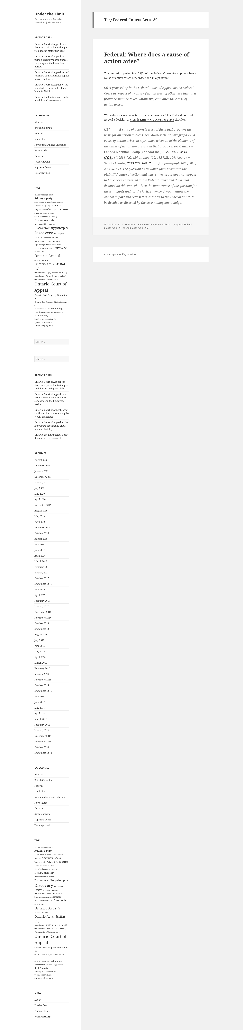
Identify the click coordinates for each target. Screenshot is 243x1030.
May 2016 (39, 651)
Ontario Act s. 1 (40, 252)
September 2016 (43, 628)
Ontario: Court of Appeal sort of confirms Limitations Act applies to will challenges (51, 76)
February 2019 (42, 527)
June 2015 (39, 702)
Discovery (43, 232)
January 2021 (41, 482)
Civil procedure (57, 209)
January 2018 (41, 572)
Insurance (57, 241)
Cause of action (148, 224)
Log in (37, 999)
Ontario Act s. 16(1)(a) (56, 276)
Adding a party (43, 198)
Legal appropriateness (42, 244)
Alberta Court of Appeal (43, 202)
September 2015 (43, 690)
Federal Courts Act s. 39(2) (135, 227)
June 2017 (39, 589)
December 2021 (42, 476)
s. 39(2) (140, 73)
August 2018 (41, 538)
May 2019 (39, 516)
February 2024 (42, 465)
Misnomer (56, 244)
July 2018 (39, 544)
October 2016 (41, 623)
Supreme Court (42, 167)
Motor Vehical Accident (43, 248)
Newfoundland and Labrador (50, 144)
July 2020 (39, 488)
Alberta (38, 122)
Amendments (57, 202)
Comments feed (42, 1011)
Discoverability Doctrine (44, 224)
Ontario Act (60, 248)
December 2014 (42, 736)
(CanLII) (143, 163)
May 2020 (39, 493)
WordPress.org (42, 1016)
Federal (38, 133)
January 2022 (41, 471)
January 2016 (41, 674)
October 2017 (41, 578)
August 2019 (41, 510)
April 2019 (40, 521)
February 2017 (42, 600)
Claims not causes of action (44, 213)
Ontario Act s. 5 (47, 255)
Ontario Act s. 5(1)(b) (42, 273)
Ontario (38, 156)
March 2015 (40, 719)
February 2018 (42, 567)
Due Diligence (59, 234)
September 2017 (43, 583)
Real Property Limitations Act (45, 319)
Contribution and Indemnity (45, 216)
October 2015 (41, 685)
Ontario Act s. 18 (41, 279)
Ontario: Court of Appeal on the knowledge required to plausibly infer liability (51, 88)
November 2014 (42, 741)
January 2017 (41, 606)
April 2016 (40, 657)
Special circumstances (43, 322)
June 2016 (39, 645)
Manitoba (39, 139)
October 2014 (41, 747)
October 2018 (41, 533)
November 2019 (42, 505)
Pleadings (38, 312)
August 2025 (41, 459)
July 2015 (39, 696)
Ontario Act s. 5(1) (41, 260)
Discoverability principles (51, 228)
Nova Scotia (40, 150)
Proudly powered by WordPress (121, 254)
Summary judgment (43, 325)
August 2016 (41, 634)
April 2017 (40, 595)
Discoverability (44, 220)
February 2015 (42, 724)
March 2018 (40, 561)
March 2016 (40, 662)
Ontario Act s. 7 (40, 276)
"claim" (37, 194)
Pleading (58, 308)
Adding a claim (47, 195)
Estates (38, 237)
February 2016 (42, 668)
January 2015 (41, 730)
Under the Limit (49, 13)
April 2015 (40, 713)
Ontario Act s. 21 (54, 280)
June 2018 (39, 550)
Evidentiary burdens (50, 238)
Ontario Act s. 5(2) (59, 272)
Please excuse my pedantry (53, 312)
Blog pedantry (40, 209)
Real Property (41, 315)
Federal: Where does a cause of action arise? (146, 58)
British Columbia (43, 127)
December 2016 (42, 612)
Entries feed (41, 1005)
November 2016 (42, 617)
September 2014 (43, 752)
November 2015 (42, 679)
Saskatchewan (42, 161)
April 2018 (40, 555)
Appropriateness (51, 205)
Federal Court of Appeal (170, 224)
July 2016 (39, 640)
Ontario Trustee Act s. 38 (43, 309)
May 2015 (39, 707)
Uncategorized (42, 172)
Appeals (37, 205)
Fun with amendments (42, 241)
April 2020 (40, 499)
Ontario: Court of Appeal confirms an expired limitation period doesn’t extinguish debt (51, 47)
